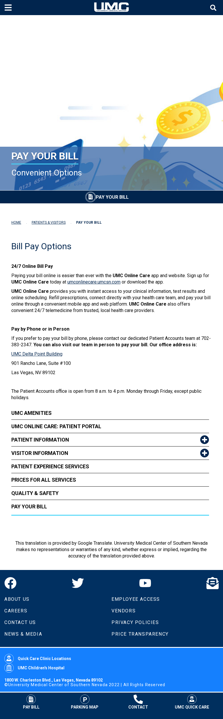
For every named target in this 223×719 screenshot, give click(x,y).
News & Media (23, 634)
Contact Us (20, 622)
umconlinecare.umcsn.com (94, 282)
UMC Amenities (31, 413)
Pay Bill (31, 707)
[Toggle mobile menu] (8, 7)
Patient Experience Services (50, 466)
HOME (16, 222)
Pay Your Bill (29, 506)
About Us (17, 599)
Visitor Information (39, 453)
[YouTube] (145, 583)
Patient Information (40, 440)
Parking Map (84, 707)
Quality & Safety (35, 493)
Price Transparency (140, 634)
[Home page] (111, 7)
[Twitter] (78, 583)
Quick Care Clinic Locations (44, 658)
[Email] (212, 583)
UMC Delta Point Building (36, 354)
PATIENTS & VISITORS (49, 222)
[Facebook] (10, 583)
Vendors (124, 611)
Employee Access (136, 599)
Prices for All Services (43, 480)
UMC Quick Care (192, 707)
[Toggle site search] (214, 7)
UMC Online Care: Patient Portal (56, 426)
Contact (138, 707)
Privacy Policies (135, 622)
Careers (15, 611)
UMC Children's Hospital (41, 668)
